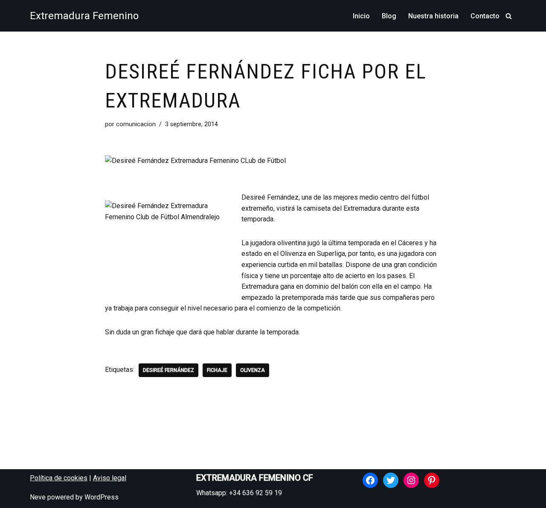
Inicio (361, 16)
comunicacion (136, 124)
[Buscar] (508, 16)
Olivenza (252, 370)
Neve (38, 497)
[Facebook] (370, 480)
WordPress (101, 497)
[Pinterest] (431, 480)
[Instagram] (411, 480)
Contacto (485, 16)
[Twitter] (390, 480)
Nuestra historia (433, 16)
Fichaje (217, 370)
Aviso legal (109, 478)
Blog (389, 16)
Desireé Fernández (168, 370)
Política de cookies (58, 478)
